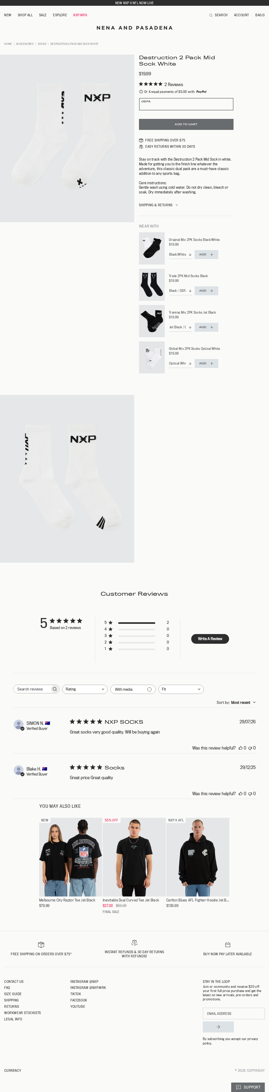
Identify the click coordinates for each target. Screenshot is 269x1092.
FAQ (7, 987)
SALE (43, 15)
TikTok (75, 994)
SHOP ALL (25, 15)
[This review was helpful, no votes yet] (240, 747)
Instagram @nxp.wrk (88, 987)
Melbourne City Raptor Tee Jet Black (67, 900)
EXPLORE (60, 15)
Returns (11, 1006)
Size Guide (13, 994)
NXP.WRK (80, 15)
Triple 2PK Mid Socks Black (188, 275)
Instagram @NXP (84, 981)
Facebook (78, 1000)
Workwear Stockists (22, 1013)
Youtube (77, 1006)
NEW (8, 15)
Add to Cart (186, 124)
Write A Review (210, 638)
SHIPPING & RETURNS (156, 205)
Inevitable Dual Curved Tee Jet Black (131, 900)
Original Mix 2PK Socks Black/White (194, 239)
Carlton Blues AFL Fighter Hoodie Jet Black (197, 900)
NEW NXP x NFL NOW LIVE (134, 3)
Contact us (14, 981)
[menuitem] (8, 15)
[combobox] (85, 689)
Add (202, 254)
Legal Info (13, 1019)
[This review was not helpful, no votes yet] (250, 747)
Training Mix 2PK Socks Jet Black (192, 312)
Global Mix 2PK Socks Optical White (194, 348)
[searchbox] (32, 689)
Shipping (11, 1000)
